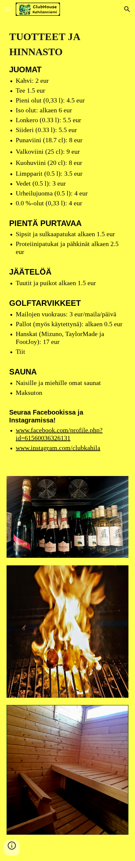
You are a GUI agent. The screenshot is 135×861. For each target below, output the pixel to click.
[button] (8, 9)
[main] (67, 243)
